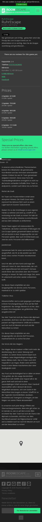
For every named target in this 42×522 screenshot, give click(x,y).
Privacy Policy (7, 490)
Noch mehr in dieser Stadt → (13, 28)
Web (3, 76)
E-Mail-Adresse (8, 73)
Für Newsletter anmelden (27, 510)
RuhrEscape (7, 18)
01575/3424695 (15, 64)
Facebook (5, 79)
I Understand (21, 4)
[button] (21, 443)
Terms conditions (8, 493)
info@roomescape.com (26, 150)
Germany (12, 24)
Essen (4, 24)
